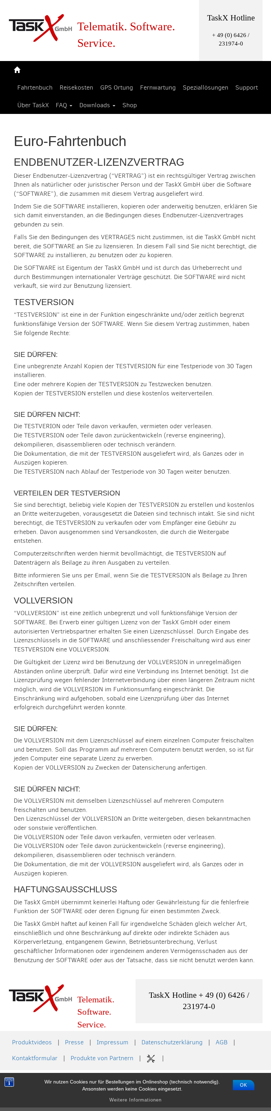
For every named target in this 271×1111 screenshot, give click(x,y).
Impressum (112, 1042)
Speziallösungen (205, 87)
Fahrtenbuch (35, 87)
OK (243, 1085)
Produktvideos (32, 1042)
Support (246, 87)
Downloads (95, 105)
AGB (222, 1042)
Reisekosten (76, 87)
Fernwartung (158, 87)
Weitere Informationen (135, 1100)
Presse (74, 1042)
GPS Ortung (116, 87)
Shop (129, 105)
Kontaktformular (35, 1058)
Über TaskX (33, 105)
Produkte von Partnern (102, 1058)
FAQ (62, 105)
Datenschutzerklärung (172, 1042)
